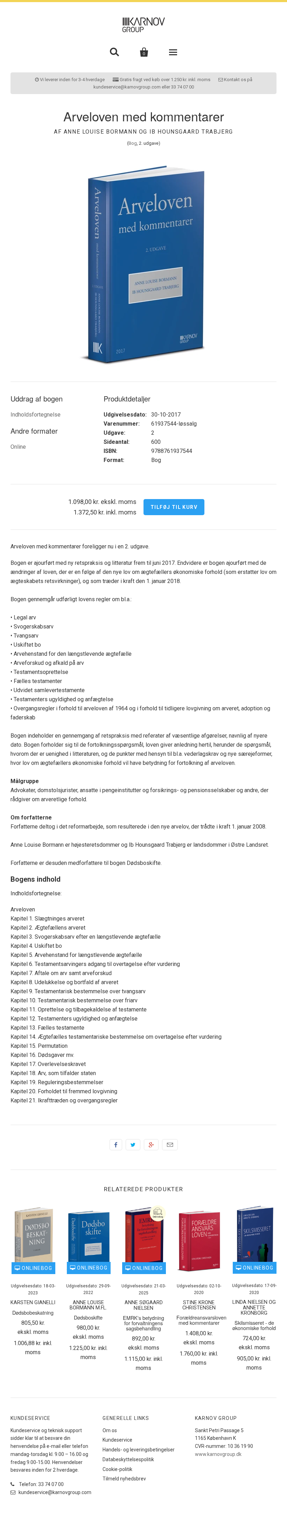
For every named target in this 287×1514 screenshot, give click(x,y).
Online (18, 446)
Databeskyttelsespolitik (128, 1459)
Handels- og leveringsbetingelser (139, 1449)
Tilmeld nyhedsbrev (124, 1478)
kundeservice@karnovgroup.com (54, 1492)
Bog (132, 143)
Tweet (133, 1144)
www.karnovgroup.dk (218, 1454)
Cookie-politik (117, 1469)
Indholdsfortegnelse (35, 414)
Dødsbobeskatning (33, 1312)
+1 (151, 1144)
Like (116, 1144)
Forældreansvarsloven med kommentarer (201, 1320)
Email (170, 1144)
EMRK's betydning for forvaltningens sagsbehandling (143, 1323)
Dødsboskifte (88, 1317)
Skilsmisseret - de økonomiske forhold (254, 1325)
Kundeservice (117, 1440)
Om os (110, 1430)
